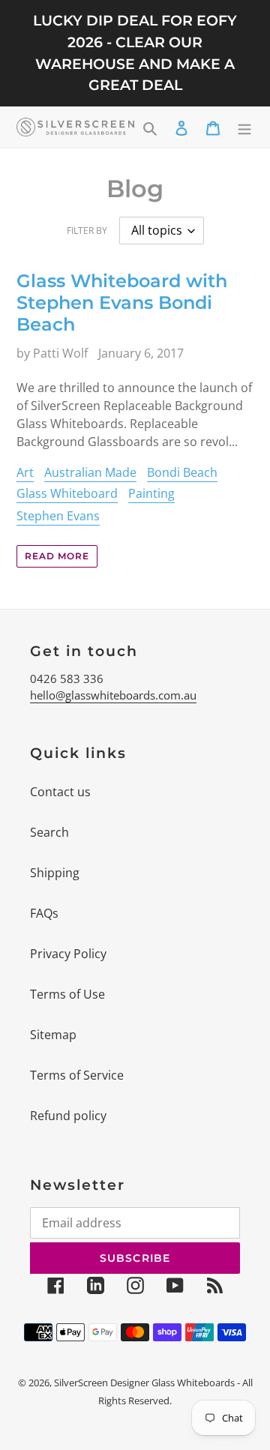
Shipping (55, 872)
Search (49, 832)
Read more (57, 556)
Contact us (60, 791)
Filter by (87, 230)
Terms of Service (77, 1075)
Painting (151, 493)
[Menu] (244, 127)
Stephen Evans (58, 516)
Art (25, 472)
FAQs (44, 913)
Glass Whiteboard (67, 493)
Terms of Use (67, 994)
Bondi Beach (182, 472)
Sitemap (53, 1034)
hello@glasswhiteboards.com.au (113, 695)
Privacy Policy (68, 953)
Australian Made (90, 472)
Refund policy (68, 1115)
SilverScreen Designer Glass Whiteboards (144, 1382)
